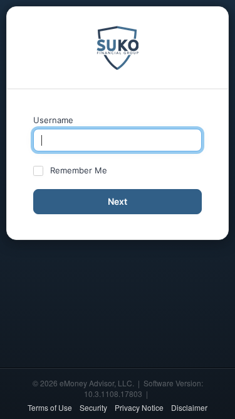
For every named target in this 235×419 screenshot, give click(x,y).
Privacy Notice (139, 407)
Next (117, 201)
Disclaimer (189, 407)
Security (93, 407)
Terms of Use (50, 407)
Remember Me (78, 170)
